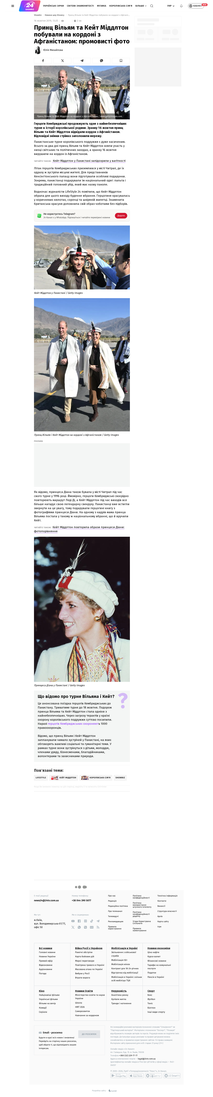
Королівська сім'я (120, 6)
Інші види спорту (156, 1012)
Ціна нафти (153, 952)
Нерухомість (119, 990)
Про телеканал (115, 911)
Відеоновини (45, 965)
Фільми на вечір (47, 1003)
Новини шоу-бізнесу (55, 15)
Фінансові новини (157, 961)
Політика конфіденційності (141, 897)
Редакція (112, 901)
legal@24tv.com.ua (146, 1059)
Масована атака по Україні (89, 969)
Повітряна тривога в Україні (89, 965)
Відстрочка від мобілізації (124, 972)
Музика (101, 6)
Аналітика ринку (119, 995)
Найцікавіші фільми (49, 995)
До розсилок (89, 1034)
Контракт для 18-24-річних (124, 968)
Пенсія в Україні (156, 977)
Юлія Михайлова (53, 50)
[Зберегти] (121, 60)
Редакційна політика (118, 906)
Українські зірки (53, 6)
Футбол (151, 999)
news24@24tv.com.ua (46, 900)
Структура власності (167, 911)
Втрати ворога (82, 977)
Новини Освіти (84, 990)
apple (136, 1075)
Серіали (43, 1012)
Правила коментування (139, 930)
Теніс (150, 1003)
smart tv (153, 1075)
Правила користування (114, 928)
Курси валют (154, 956)
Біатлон (151, 1007)
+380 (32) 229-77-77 (128, 1055)
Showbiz (38, 15)
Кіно (41, 990)
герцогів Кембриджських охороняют (73, 723)
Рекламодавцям (115, 922)
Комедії (43, 1007)
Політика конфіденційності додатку (141, 914)
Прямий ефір (46, 961)
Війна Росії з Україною (88, 948)
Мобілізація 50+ (119, 960)
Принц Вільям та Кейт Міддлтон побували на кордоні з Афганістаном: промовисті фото (98, 15)
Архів (159, 916)
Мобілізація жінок (120, 964)
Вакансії (161, 906)
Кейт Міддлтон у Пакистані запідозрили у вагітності (89, 161)
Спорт (151, 990)
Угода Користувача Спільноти (142, 922)
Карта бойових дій (84, 956)
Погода (42, 973)
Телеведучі (113, 916)
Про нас (112, 896)
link (73, 921)
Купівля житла (118, 999)
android (118, 1075)
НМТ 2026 (80, 1007)
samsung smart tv (172, 1075)
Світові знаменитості (80, 6)
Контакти (161, 901)
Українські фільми (48, 999)
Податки (152, 972)
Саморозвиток (82, 1011)
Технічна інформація (167, 896)
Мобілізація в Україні (124, 948)
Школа (78, 1002)
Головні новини (47, 952)
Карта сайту (163, 922)
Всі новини (45, 948)
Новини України (47, 956)
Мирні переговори (84, 961)
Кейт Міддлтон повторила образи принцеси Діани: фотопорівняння (79, 529)
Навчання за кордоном (87, 1015)
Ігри (159, 927)
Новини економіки (159, 948)
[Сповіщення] (181, 6)
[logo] (30, 6)
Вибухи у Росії (82, 973)
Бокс (150, 995)
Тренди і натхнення (121, 1003)
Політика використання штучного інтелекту (142, 905)
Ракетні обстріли (83, 952)
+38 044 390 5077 (81, 900)
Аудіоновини (45, 969)
